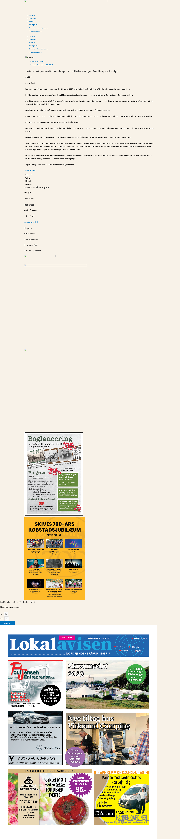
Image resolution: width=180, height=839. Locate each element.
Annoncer (32, 19)
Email (2, 619)
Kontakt (32, 22)
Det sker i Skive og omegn (38, 28)
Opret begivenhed (35, 31)
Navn (2, 614)
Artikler (32, 15)
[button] (90, 175)
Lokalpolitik (33, 25)
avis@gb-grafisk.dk (31, 222)
